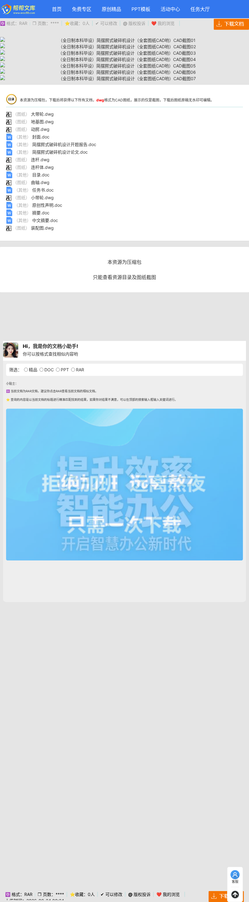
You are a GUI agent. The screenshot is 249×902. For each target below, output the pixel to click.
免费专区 (81, 9)
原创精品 (111, 9)
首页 (57, 9)
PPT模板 (140, 9)
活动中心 (170, 9)
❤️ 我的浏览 (163, 23)
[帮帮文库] (18, 9)
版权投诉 (134, 23)
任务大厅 (200, 9)
